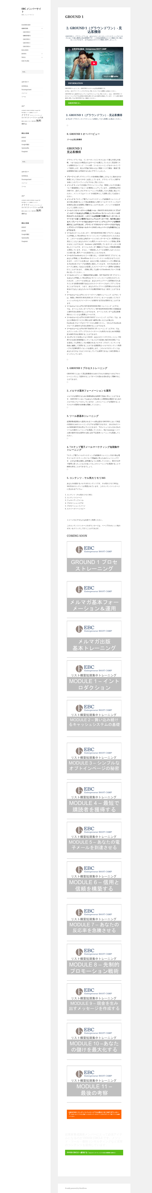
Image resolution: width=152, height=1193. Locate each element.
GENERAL (25, 86)
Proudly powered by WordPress (76, 1188)
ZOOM (24, 141)
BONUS (24, 54)
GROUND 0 (26, 32)
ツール (24, 97)
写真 (41, 117)
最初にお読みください (26, 121)
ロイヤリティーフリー (29, 117)
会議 (39, 117)
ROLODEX (25, 50)
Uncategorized (26, 90)
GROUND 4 (26, 46)
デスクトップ (33, 115)
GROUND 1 (27, 36)
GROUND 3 (26, 43)
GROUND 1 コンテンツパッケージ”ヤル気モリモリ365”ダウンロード (94, 1114)
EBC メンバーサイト (31, 10)
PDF (39, 110)
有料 (35, 121)
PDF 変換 (24, 112)
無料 (38, 120)
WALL (24, 57)
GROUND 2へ (74, 103)
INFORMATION (75, 83)
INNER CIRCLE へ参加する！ (91, 1152)
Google (36, 110)
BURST (24, 137)
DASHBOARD (26, 25)
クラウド (26, 115)
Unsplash (25, 151)
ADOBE (28, 110)
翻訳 (26, 124)
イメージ (24, 93)
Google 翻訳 (25, 144)
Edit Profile (25, 61)
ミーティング (39, 115)
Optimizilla (25, 148)
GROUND (25, 28)
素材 (23, 124)
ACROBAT (24, 110)
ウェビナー (35, 112)
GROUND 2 (26, 39)
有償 (33, 121)
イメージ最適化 (29, 112)
